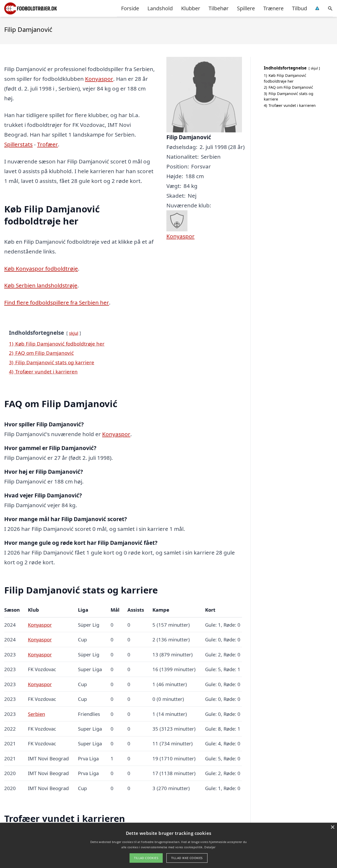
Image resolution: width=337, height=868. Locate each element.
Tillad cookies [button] (146, 858)
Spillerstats (18, 144)
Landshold (160, 8)
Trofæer (47, 144)
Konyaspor (99, 78)
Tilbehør (219, 8)
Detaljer (209, 847)
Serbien (36, 714)
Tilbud (299, 8)
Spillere (246, 8)
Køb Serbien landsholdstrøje (40, 285)
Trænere (273, 8)
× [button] (332, 827)
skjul (73, 333)
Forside (130, 8)
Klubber (190, 8)
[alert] (168, 845)
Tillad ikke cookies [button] (187, 858)
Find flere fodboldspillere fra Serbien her (56, 302)
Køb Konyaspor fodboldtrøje (41, 268)
